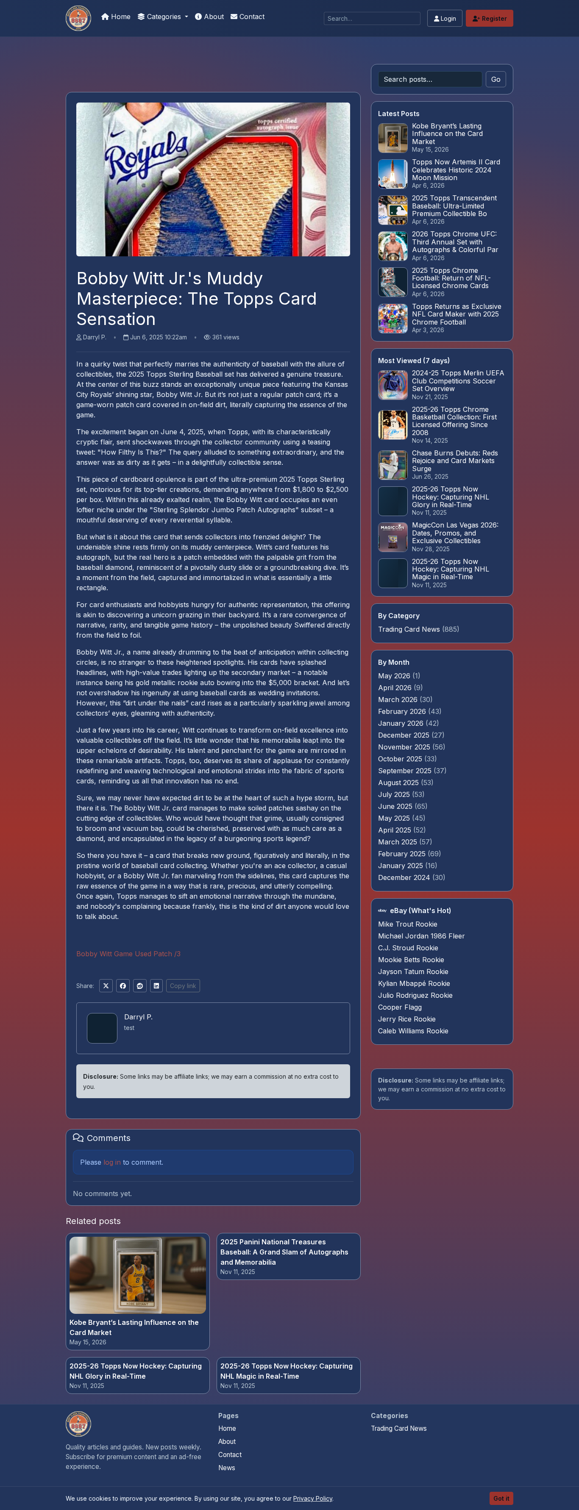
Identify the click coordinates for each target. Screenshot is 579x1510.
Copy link (183, 985)
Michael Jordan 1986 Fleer (421, 936)
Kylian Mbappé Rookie (414, 983)
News (226, 1468)
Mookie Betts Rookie (411, 959)
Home (120, 16)
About (213, 16)
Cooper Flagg (400, 1007)
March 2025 (398, 842)
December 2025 (404, 735)
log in (112, 1162)
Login (447, 18)
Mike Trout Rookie (407, 924)
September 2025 (406, 770)
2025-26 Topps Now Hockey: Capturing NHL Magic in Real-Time (286, 1371)
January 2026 (402, 723)
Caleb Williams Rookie (413, 1031)
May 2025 (395, 818)
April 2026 (396, 687)
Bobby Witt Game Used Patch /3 (128, 953)
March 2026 (399, 699)
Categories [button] (164, 16)
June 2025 (396, 806)
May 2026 (395, 676)
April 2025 (395, 830)
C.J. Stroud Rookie (408, 948)
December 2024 (405, 877)
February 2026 (403, 711)
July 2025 (395, 794)
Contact (250, 16)
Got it (501, 1498)
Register (493, 18)
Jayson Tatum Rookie (413, 971)
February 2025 (403, 853)
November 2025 (405, 747)
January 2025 (401, 865)
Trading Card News (409, 629)
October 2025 (401, 759)
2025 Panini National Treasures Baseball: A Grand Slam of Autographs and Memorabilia (284, 1252)
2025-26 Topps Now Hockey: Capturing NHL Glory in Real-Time (136, 1371)
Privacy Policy (312, 1498)
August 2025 (399, 782)
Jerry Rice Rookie (407, 1019)
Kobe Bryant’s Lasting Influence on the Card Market (134, 1327)
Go (496, 79)
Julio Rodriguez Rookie (415, 995)
